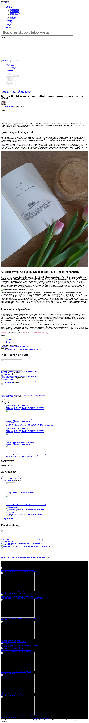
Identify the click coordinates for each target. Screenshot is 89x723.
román (20, 93)
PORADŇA (9, 23)
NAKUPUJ (9, 73)
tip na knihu (27, 93)
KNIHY (11, 91)
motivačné (13, 93)
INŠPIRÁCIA (14, 17)
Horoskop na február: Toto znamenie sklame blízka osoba (21, 349)
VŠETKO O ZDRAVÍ (11, 81)
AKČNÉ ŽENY (10, 69)
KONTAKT (9, 24)
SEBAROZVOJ (26, 91)
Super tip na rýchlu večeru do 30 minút (14, 346)
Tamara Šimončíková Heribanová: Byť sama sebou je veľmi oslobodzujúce (26, 557)
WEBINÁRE (9, 74)
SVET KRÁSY (14, 10)
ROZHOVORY (10, 19)
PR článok (11, 647)
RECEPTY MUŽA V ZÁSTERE (27, 456)
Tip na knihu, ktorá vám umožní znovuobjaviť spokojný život (22, 543)
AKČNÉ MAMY (10, 77)
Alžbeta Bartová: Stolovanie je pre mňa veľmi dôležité (24, 424)
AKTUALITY (4, 620)
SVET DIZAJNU (15, 9)
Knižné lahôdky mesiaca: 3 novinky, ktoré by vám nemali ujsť (22, 540)
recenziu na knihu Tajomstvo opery (35, 333)
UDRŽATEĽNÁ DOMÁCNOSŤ (30, 426)
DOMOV (8, 6)
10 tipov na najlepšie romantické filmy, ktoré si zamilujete (25, 509)
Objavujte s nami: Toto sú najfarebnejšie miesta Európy (25, 407)
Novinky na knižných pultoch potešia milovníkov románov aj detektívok (26, 546)
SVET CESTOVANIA (17, 16)
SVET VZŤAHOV (15, 13)
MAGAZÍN (9, 7)
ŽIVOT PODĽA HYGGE (46, 426)
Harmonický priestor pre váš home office (20, 420)
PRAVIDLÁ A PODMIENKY (41, 718)
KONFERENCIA (10, 80)
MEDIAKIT (9, 27)
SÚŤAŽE (8, 21)
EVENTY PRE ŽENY (11, 84)
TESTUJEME (9, 83)
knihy (7, 93)
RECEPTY (9, 20)
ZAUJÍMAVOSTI (38, 409)
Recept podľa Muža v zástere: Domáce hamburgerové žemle (26, 455)
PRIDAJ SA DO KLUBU (12, 76)
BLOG (8, 26)
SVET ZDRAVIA (15, 14)
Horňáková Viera (7, 106)
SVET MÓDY (14, 12)
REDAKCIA (4, 373)
